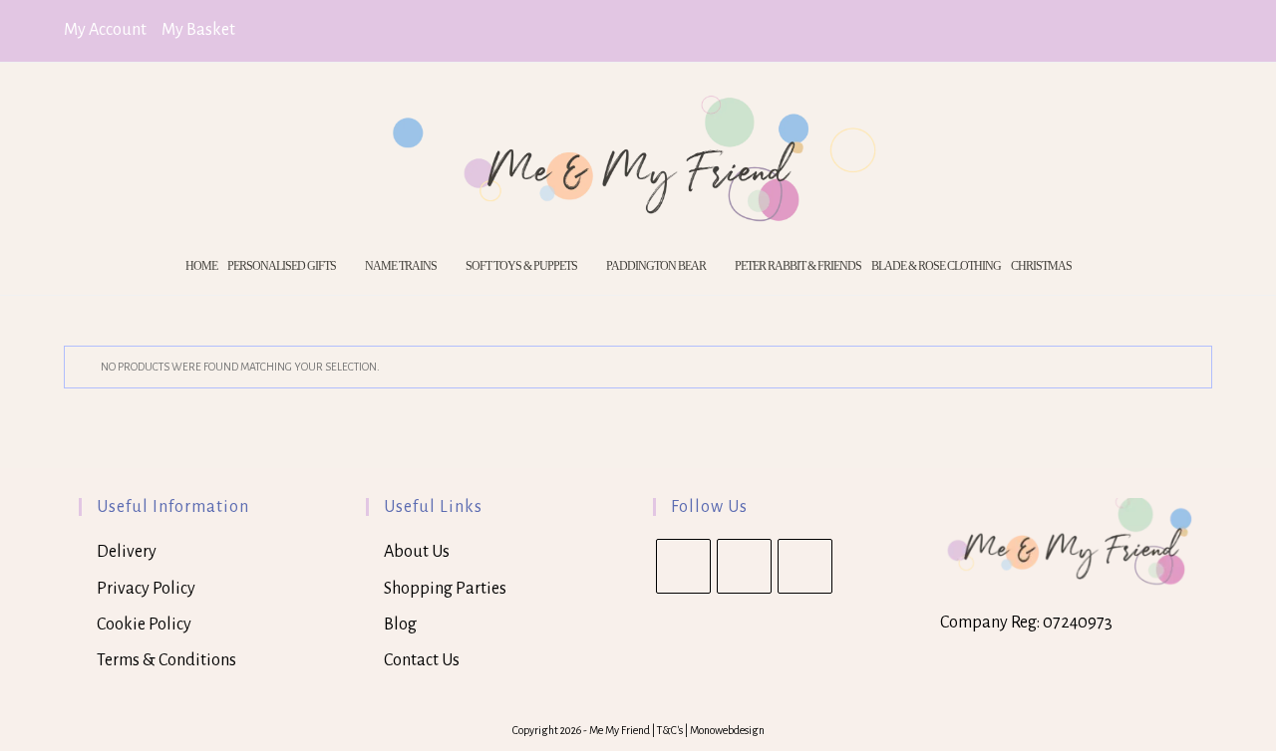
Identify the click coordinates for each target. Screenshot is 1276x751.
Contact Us (422, 660)
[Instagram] (805, 566)
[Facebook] (744, 566)
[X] (683, 566)
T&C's (671, 730)
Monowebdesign (727, 730)
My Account (105, 30)
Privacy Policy (146, 589)
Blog (400, 624)
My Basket (198, 30)
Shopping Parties (445, 589)
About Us (417, 552)
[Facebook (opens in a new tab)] (1176, 31)
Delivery (127, 552)
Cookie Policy (144, 624)
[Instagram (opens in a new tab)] (1201, 31)
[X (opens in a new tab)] (1148, 31)
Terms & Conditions (166, 660)
